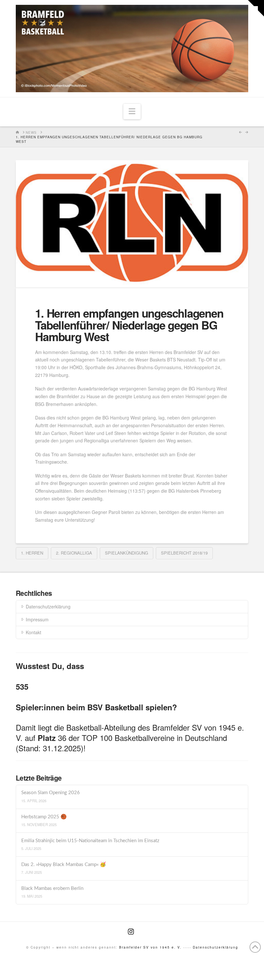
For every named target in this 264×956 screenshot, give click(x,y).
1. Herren (32, 553)
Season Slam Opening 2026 (50, 792)
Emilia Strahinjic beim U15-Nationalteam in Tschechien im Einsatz (90, 840)
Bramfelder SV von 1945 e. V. (150, 947)
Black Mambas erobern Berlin (52, 888)
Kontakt (33, 632)
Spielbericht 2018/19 (184, 553)
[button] (132, 111)
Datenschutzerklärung (48, 606)
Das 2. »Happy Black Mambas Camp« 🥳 (63, 864)
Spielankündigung (126, 553)
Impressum (37, 619)
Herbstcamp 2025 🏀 (44, 816)
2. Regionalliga (74, 553)
